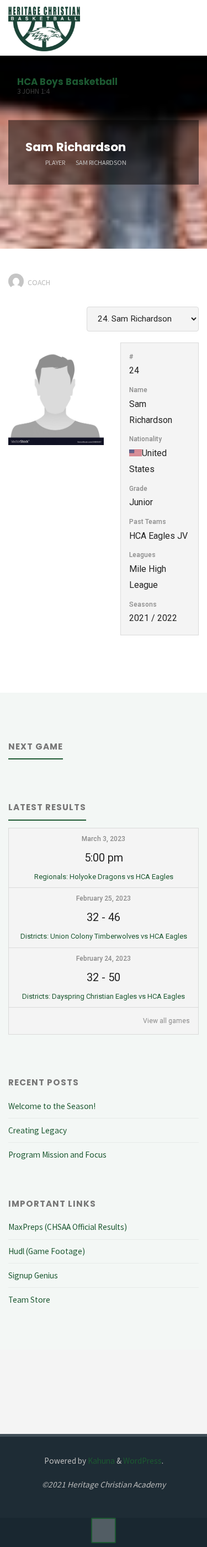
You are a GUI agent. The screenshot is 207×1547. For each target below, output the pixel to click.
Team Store (29, 1299)
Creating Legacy (37, 1130)
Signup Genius (33, 1275)
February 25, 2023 (103, 898)
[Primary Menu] (187, 28)
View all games (166, 1021)
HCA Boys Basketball (67, 81)
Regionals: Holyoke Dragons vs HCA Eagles (103, 876)
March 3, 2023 (103, 839)
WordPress (142, 1460)
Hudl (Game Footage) (46, 1251)
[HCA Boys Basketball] (44, 28)
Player (55, 162)
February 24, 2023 (103, 958)
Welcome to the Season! (51, 1106)
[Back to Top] (103, 1530)
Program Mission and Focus (57, 1154)
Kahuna (100, 1460)
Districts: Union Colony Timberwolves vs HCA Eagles (103, 936)
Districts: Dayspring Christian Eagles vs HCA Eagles (103, 996)
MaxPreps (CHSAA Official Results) (67, 1227)
